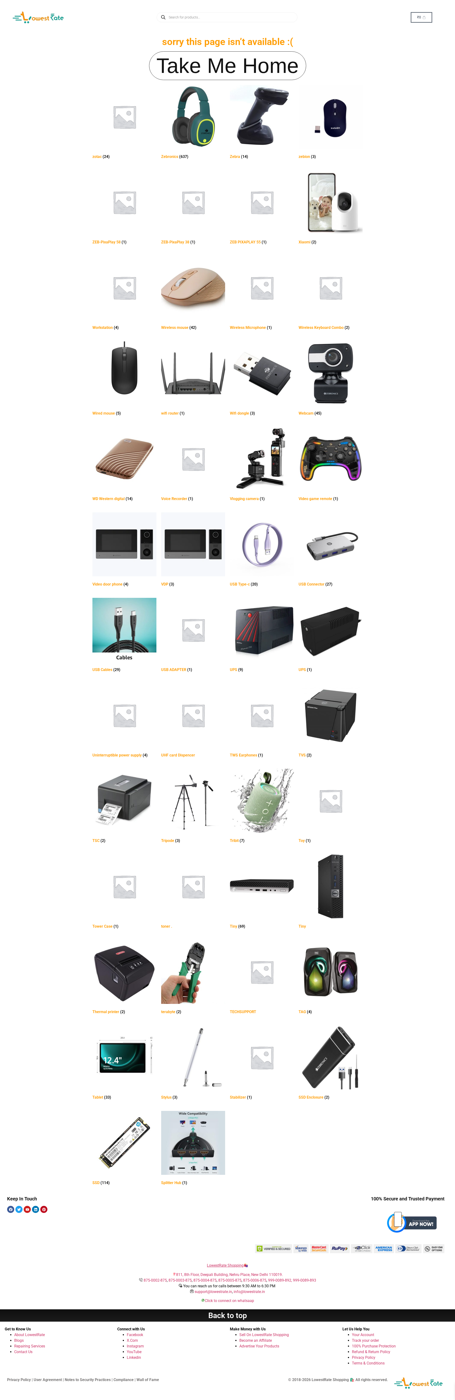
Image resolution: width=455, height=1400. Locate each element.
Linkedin (134, 1357)
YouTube (134, 1352)
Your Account (363, 1335)
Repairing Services (29, 1346)
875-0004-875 (205, 1280)
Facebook (135, 1335)
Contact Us (23, 1352)
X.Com (132, 1340)
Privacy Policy (363, 1357)
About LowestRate (29, 1335)
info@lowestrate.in (249, 1291)
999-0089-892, (280, 1280)
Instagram (135, 1346)
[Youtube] (27, 1209)
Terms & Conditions (368, 1363)
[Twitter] (19, 1209)
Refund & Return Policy (371, 1352)
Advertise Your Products (259, 1346)
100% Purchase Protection (374, 1346)
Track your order (365, 1340)
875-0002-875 (155, 1280)
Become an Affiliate (255, 1340)
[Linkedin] (35, 1209)
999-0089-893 (304, 1280)
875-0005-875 (229, 1280)
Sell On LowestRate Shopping (264, 1335)
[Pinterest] (43, 1209)
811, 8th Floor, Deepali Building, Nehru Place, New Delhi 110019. (229, 1274)
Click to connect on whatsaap (229, 1300)
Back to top (227, 1315)
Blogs (19, 1340)
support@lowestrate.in (213, 1291)
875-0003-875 (180, 1280)
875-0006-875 (254, 1280)
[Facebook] (10, 1209)
